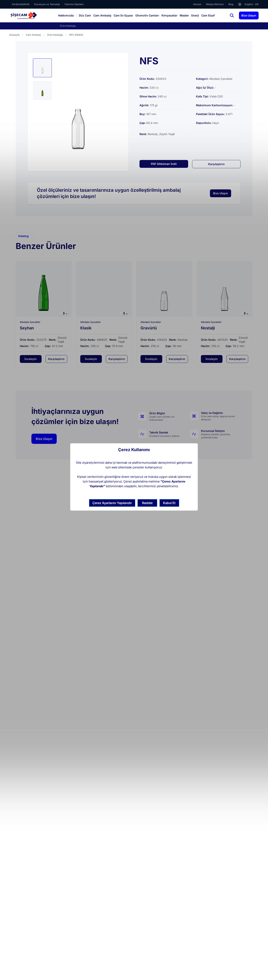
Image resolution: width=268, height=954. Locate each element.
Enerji (195, 15)
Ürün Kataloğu (68, 25)
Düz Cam (85, 15)
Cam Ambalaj (102, 15)
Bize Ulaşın (248, 15)
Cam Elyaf (208, 15)
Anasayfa (14, 34)
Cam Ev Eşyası (123, 15)
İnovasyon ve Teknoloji (47, 4)
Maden (184, 15)
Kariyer (197, 4)
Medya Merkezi (215, 4)
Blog (230, 4)
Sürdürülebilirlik (20, 4)
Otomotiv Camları (147, 15)
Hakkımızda (66, 15)
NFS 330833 (76, 34)
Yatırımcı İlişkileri (74, 4)
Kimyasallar (169, 15)
